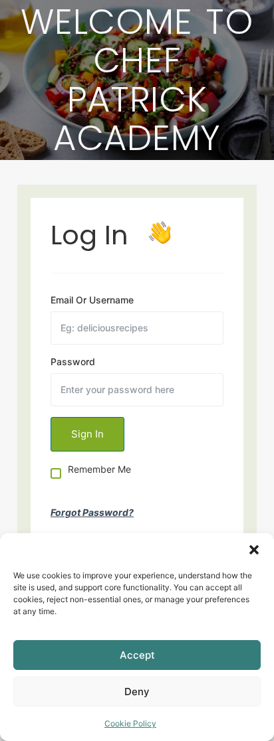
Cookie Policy (130, 723)
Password (73, 362)
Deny (137, 691)
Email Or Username (92, 300)
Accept (137, 655)
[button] (254, 549)
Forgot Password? (92, 512)
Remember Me (99, 470)
